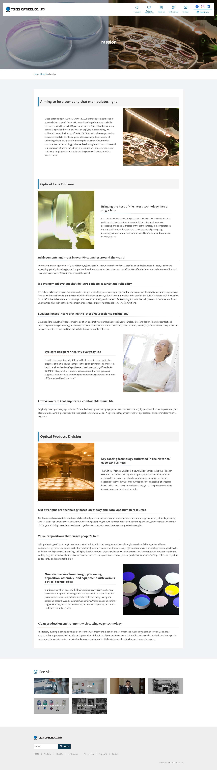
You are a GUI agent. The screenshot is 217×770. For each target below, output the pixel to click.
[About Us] (161, 6)
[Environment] (173, 6)
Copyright (103, 754)
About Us (44, 74)
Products (47, 754)
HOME (36, 754)
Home (36, 74)
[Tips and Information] (149, 6)
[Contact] (185, 5)
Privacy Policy (89, 754)
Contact (115, 754)
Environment (73, 754)
